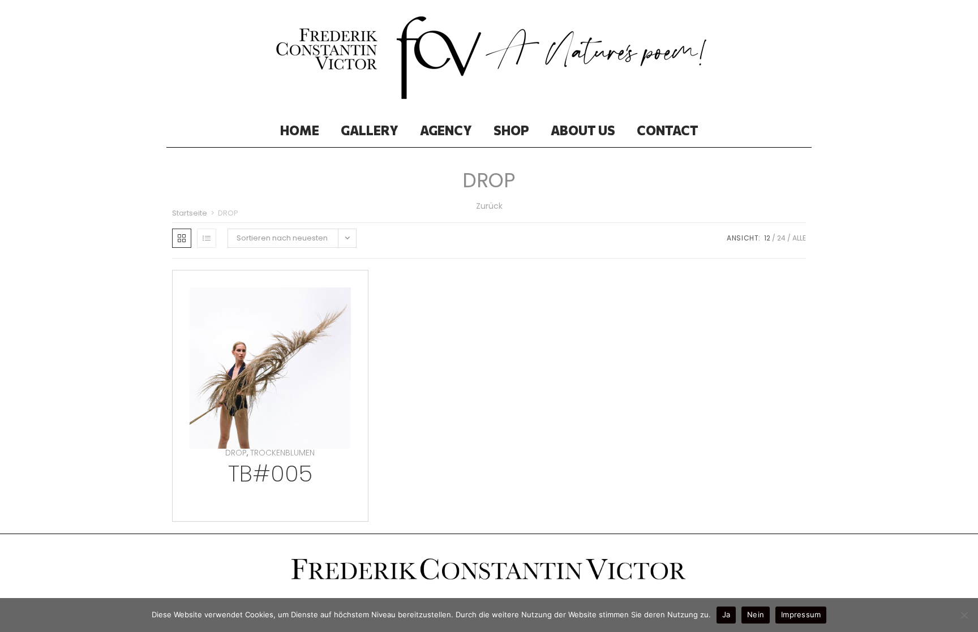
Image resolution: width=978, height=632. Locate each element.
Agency (446, 130)
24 (781, 238)
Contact (667, 130)
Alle (799, 238)
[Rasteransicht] (181, 238)
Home (299, 130)
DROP (236, 452)
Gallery (369, 130)
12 (767, 238)
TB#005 (270, 473)
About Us (583, 130)
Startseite (189, 213)
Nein (755, 614)
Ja (726, 614)
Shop (511, 130)
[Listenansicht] (206, 238)
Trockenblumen (282, 452)
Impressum (801, 614)
